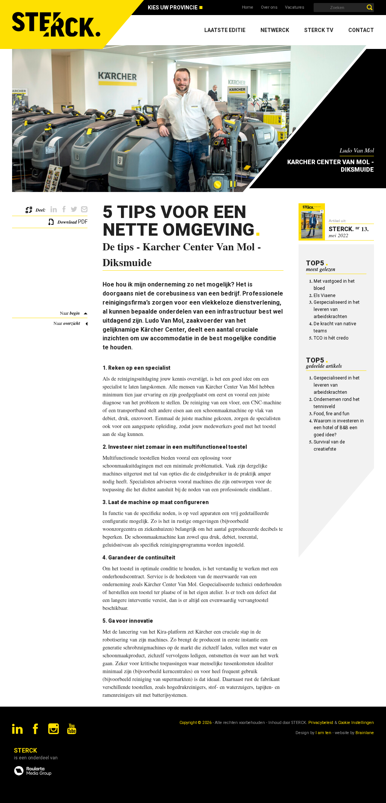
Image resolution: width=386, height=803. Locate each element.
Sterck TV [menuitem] (318, 30)
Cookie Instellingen (356, 722)
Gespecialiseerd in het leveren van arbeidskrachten (337, 309)
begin (75, 313)
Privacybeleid (320, 722)
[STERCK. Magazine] (57, 24)
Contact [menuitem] (361, 30)
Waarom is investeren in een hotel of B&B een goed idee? (339, 428)
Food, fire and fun (331, 413)
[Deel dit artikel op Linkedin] (54, 209)
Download (67, 222)
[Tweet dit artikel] (74, 209)
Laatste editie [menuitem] (224, 30)
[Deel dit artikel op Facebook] (64, 209)
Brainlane (364, 732)
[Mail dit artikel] (84, 209)
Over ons (269, 7)
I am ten (323, 732)
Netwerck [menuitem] (274, 30)
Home (247, 7)
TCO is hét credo (331, 338)
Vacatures (294, 7)
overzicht (71, 323)
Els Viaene (324, 295)
